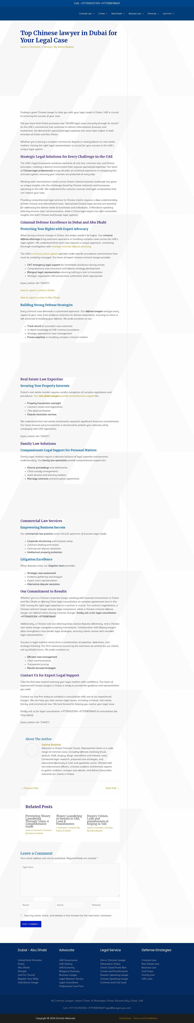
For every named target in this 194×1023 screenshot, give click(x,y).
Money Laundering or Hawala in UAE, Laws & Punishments (69, 820)
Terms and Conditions (145, 1018)
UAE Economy (67, 967)
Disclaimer (125, 1018)
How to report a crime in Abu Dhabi (40, 297)
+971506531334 (90, 3)
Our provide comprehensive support (64, 396)
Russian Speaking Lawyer (114, 975)
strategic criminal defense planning (71, 246)
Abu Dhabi (24, 967)
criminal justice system (45, 253)
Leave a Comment (30, 47)
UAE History (65, 964)
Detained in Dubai (110, 964)
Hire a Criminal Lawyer (113, 960)
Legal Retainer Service (71, 978)
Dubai (21, 964)
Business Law (149, 967)
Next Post (112, 788)
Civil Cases (147, 971)
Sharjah (22, 971)
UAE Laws (147, 978)
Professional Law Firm (71, 986)
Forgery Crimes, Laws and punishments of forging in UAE (97, 820)
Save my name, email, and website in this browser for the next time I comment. (68, 915)
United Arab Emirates (30, 960)
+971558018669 (110, 3)
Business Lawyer (68, 975)
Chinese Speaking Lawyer (114, 978)
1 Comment (61, 828)
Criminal (47, 47)
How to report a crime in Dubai (37, 290)
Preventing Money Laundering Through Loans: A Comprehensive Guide (38, 821)
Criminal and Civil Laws (113, 982)
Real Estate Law (150, 964)
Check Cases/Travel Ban (113, 967)
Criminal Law (149, 960)
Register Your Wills (28, 978)
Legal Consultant (68, 982)
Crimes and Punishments (114, 971)
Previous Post (29, 788)
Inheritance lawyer (28, 982)
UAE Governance (68, 960)
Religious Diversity (69, 971)
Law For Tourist (26, 975)
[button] (93, 13)
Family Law (148, 975)
